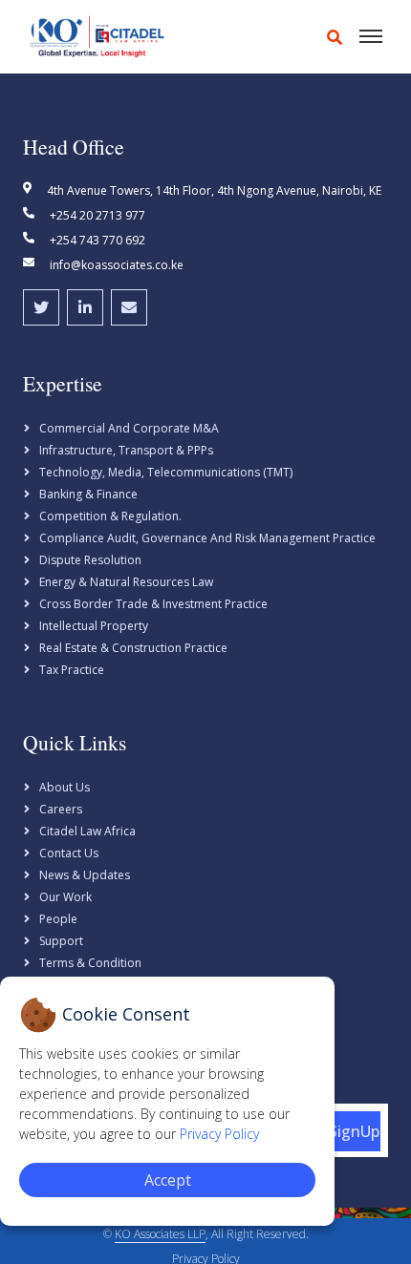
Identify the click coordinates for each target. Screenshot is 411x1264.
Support (61, 941)
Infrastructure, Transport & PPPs (126, 450)
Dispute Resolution (90, 560)
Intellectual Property (93, 626)
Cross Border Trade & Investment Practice (153, 604)
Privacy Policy (219, 1134)
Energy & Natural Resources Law (126, 582)
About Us (64, 787)
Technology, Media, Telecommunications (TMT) (165, 472)
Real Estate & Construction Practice (133, 648)
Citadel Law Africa (87, 831)
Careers (60, 809)
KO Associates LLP (160, 1234)
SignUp (354, 1131)
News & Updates (84, 875)
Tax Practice (71, 670)
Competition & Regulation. (110, 516)
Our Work (65, 897)
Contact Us (68, 853)
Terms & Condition (90, 963)
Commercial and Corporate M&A (129, 428)
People (58, 919)
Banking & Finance (88, 494)
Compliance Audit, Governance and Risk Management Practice (207, 538)
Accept (167, 1179)
